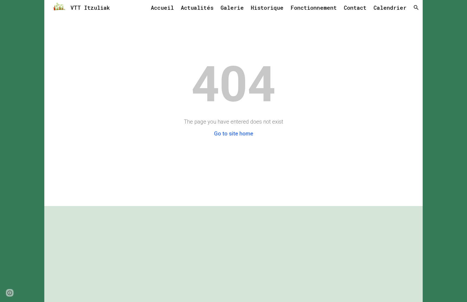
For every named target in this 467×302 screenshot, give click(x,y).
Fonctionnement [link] (314, 7)
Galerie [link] (232, 7)
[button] (416, 7)
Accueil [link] (162, 7)
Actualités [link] (197, 7)
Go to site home (233, 133)
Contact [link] (355, 7)
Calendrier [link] (389, 7)
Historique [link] (267, 7)
